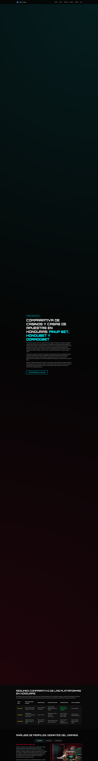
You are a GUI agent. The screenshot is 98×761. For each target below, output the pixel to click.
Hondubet (48, 740)
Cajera (76, 2)
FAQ (81, 2)
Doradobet (58, 740)
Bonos (71, 2)
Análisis (66, 2)
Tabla (60, 2)
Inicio (56, 2)
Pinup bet (39, 740)
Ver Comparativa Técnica (37, 372)
